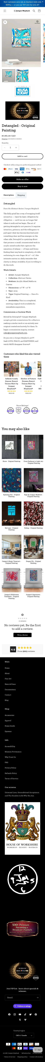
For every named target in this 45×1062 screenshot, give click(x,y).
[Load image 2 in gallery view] (22, 75)
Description (9, 195)
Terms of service (9, 1057)
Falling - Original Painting (33, 528)
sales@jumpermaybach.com (15, 333)
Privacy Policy (10, 768)
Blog (6, 700)
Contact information (36, 1057)
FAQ (6, 762)
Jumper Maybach (13, 1053)
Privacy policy (37, 1053)
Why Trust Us (10, 757)
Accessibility (10, 746)
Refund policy (26, 1053)
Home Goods (10, 726)
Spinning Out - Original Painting (11, 495)
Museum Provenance (13, 752)
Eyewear (8, 731)
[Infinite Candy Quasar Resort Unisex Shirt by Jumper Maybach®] (11, 369)
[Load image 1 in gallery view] (8, 75)
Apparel (8, 721)
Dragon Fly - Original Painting (33, 562)
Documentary (10, 690)
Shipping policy (22, 1057)
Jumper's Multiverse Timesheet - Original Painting (11, 596)
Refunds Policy (11, 773)
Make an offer (22, 179)
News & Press (10, 684)
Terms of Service (11, 779)
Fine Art (8, 679)
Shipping (4, 139)
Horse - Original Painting (11, 461)
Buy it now (22, 186)
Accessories (9, 715)
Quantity (5, 143)
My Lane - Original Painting (11, 529)
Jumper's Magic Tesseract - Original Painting (11, 562)
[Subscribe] (37, 997)
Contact (8, 695)
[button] (4, 10)
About (7, 673)
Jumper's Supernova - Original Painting (33, 595)
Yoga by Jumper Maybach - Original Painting (33, 495)
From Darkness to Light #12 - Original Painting (33, 462)
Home (7, 668)
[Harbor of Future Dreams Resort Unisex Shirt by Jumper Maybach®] (28, 369)
